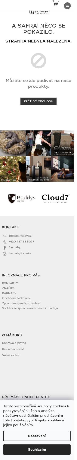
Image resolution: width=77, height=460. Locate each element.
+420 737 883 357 (21, 242)
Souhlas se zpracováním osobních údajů (30, 308)
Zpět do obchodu (38, 101)
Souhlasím (37, 449)
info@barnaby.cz (20, 236)
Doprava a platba (14, 343)
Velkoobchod (11, 355)
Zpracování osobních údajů (21, 303)
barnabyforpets (20, 253)
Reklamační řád (13, 349)
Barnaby (15, 247)
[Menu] (67, 5)
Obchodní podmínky (16, 298)
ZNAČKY (8, 288)
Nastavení (37, 436)
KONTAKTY (10, 283)
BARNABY (9, 293)
